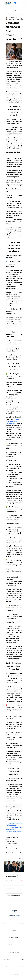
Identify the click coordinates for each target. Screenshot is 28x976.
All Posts (6, 10)
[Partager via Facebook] (6, 848)
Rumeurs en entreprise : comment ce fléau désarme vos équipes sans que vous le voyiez (13, 875)
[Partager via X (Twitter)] (9, 848)
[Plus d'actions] (21, 18)
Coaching (13, 10)
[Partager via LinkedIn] (13, 848)
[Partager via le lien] (17, 848)
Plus (20, 10)
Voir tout (20, 858)
